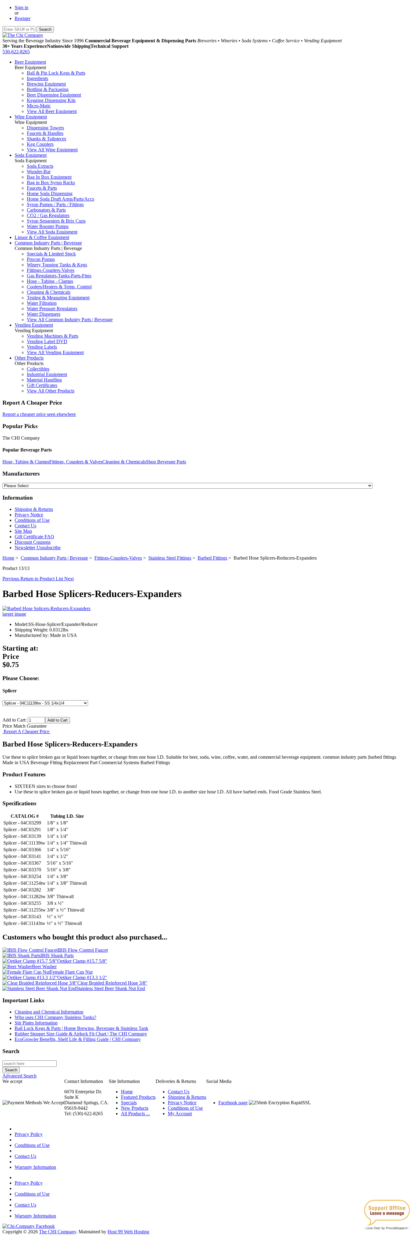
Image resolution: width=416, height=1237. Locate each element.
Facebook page (233, 1102)
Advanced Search (19, 1075)
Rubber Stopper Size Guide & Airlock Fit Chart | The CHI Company (81, 1033)
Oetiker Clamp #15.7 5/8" (82, 961)
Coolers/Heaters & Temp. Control (59, 286)
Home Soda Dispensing (49, 193)
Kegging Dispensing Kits (51, 100)
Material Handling (44, 379)
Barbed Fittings (212, 558)
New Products (134, 1108)
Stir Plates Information (36, 1022)
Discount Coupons (33, 542)
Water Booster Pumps (48, 226)
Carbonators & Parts (46, 210)
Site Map (23, 531)
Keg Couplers (40, 144)
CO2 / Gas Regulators (48, 215)
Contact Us (25, 525)
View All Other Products (50, 390)
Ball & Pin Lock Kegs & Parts (56, 73)
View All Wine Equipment (52, 149)
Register (22, 18)
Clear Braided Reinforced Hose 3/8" (112, 983)
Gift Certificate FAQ (34, 536)
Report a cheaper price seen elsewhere (39, 414)
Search (10, 1051)
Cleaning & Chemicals (48, 292)
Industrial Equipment (47, 374)
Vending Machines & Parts (52, 336)
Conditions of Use (32, 520)
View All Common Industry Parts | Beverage (70, 319)
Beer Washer (44, 966)
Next (69, 578)
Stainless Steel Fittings (169, 558)
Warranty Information (35, 1167)
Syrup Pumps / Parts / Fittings (55, 204)
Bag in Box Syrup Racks (51, 182)
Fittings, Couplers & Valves (75, 461)
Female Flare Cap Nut (71, 972)
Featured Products (138, 1097)
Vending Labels (42, 347)
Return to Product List (42, 578)
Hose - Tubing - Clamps (50, 281)
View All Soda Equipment (52, 231)
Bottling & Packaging (48, 89)
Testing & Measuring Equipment (58, 297)
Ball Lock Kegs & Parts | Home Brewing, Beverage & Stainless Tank (81, 1028)
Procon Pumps (41, 259)
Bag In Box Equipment (49, 177)
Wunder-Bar (39, 171)
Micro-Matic (39, 105)
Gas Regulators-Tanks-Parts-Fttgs (59, 275)
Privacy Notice (29, 514)
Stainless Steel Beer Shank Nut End (110, 988)
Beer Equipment (30, 62)
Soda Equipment (31, 155)
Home (8, 558)
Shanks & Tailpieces (46, 138)
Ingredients (37, 78)
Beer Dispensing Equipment (54, 94)
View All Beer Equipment (52, 111)
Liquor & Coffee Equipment (42, 237)
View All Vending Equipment (55, 352)
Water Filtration (42, 303)
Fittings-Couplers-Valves (50, 270)
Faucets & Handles (45, 133)
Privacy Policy (29, 1134)
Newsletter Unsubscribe (38, 547)
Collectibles (38, 368)
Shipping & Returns (34, 509)
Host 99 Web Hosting (128, 1231)
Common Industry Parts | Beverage (48, 242)
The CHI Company (57, 1231)
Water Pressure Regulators (52, 308)
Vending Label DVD (47, 341)
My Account (180, 1113)
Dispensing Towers (45, 127)
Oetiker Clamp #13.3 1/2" (82, 977)
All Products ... (135, 1113)
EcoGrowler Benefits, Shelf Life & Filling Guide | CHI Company (78, 1039)
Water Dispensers (43, 314)
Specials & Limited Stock (51, 253)
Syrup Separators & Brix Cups (56, 220)
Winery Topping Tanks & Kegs (57, 264)
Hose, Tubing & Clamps (25, 461)
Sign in (21, 7)
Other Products (29, 357)
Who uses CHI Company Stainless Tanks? (55, 1017)
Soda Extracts (40, 166)
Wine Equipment (31, 116)
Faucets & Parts (42, 188)
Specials (129, 1102)
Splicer (9, 690)
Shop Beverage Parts (166, 461)
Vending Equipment (34, 325)
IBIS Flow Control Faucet (83, 950)
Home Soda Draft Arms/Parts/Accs (60, 199)
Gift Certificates (42, 385)
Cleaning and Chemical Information (49, 1011)
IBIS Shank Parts (57, 955)
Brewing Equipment (46, 83)
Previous (11, 578)
